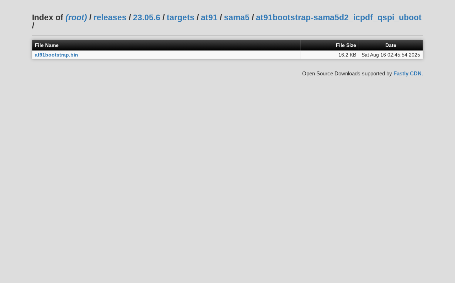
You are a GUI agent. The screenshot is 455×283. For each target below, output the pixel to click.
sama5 (237, 17)
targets (180, 17)
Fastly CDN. (408, 73)
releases (110, 17)
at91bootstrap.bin (56, 55)
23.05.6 (146, 17)
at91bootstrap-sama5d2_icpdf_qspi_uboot (339, 17)
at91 (209, 17)
